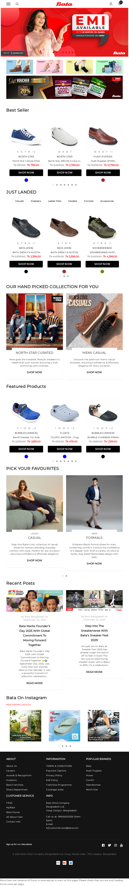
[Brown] (103, 180)
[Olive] (102, 271)
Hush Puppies (103, 156)
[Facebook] (103, 845)
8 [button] (75, 52)
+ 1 (111, 151)
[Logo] (64, 4)
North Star (26, 156)
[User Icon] (110, 4)
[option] (64, 32)
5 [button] (66, 52)
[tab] (19, 201)
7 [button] (72, 52)
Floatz (64, 433)
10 (59, 151)
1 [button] (53, 52)
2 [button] (56, 52)
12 (29, 428)
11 (68, 428)
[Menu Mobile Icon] (8, 4)
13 (25, 428)
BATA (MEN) (26, 248)
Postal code (78, 854)
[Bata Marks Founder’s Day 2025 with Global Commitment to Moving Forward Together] (34, 601)
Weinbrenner (102, 248)
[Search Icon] (17, 4)
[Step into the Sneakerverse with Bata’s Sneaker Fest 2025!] (94, 601)
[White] (64, 180)
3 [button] (60, 52)
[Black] (26, 271)
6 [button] (69, 52)
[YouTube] (121, 845)
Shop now (26, 172)
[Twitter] (109, 845)
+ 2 (33, 151)
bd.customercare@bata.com (62, 828)
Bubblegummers (26, 433)
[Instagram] (115, 845)
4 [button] (63, 52)
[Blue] (26, 180)
